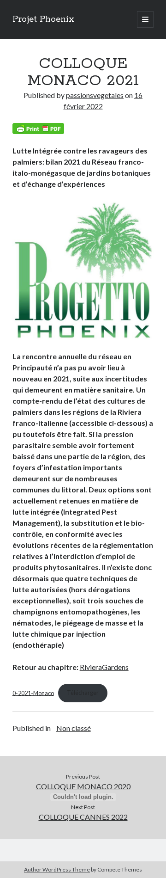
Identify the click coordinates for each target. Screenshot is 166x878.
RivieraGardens (104, 667)
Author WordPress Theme (57, 869)
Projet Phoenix (43, 19)
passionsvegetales (95, 95)
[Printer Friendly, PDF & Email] (38, 128)
